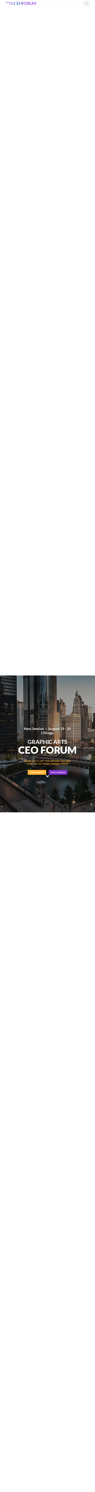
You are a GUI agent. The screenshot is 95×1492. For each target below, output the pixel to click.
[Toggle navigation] (86, 3)
